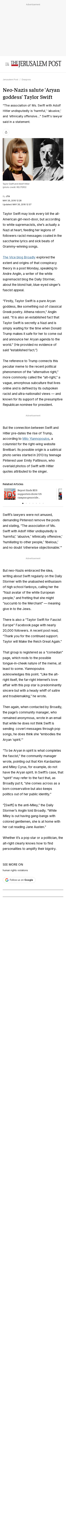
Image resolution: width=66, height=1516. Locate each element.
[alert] (30, 1427)
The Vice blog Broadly (19, 257)
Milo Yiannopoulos (35, 439)
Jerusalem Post (10, 79)
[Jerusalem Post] (36, 64)
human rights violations (15, 870)
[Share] (6, 132)
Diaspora (26, 79)
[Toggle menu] (7, 64)
